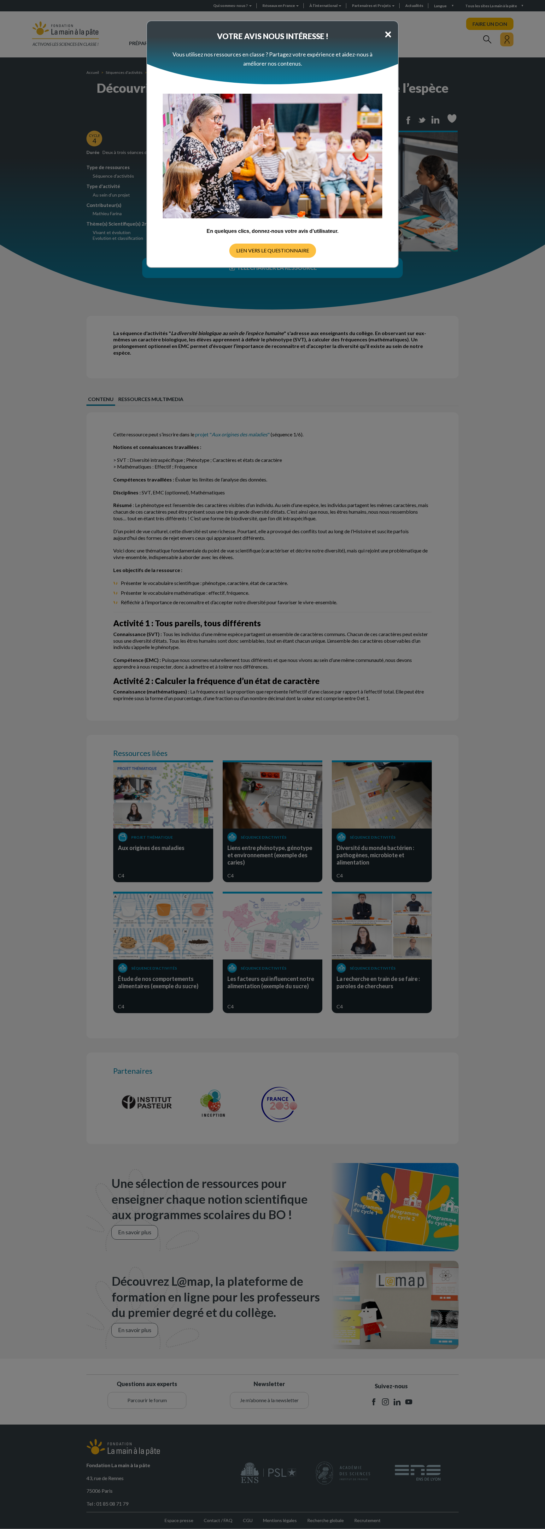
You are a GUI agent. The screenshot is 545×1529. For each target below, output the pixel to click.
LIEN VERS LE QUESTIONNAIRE (272, 250)
